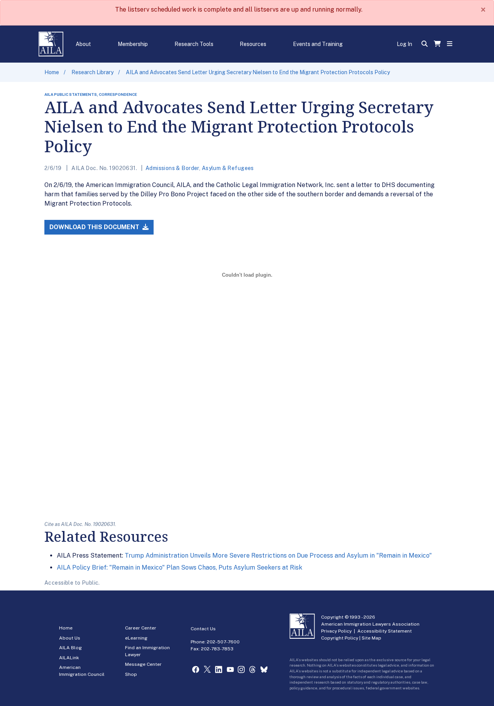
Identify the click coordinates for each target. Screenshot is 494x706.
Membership (133, 44)
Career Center (140, 628)
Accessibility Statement (384, 631)
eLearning (136, 638)
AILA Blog (70, 647)
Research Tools (193, 44)
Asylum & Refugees (228, 168)
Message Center (143, 664)
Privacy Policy (336, 631)
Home (51, 72)
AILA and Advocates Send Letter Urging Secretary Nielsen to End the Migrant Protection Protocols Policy (258, 72)
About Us (69, 638)
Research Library (92, 72)
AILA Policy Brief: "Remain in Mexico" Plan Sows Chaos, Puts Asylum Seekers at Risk (179, 567)
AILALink (69, 657)
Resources (253, 44)
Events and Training (318, 44)
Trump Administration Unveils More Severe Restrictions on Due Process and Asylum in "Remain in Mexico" (278, 555)
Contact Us (203, 628)
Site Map (371, 638)
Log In (404, 44)
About (83, 44)
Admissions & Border (172, 168)
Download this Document (95, 227)
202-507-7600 (223, 642)
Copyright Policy (339, 638)
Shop (131, 674)
